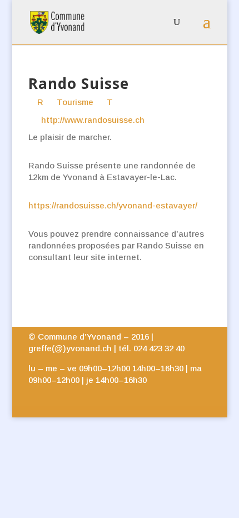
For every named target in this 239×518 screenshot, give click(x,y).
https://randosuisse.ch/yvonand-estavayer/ (112, 205)
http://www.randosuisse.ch (93, 119)
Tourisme (73, 102)
